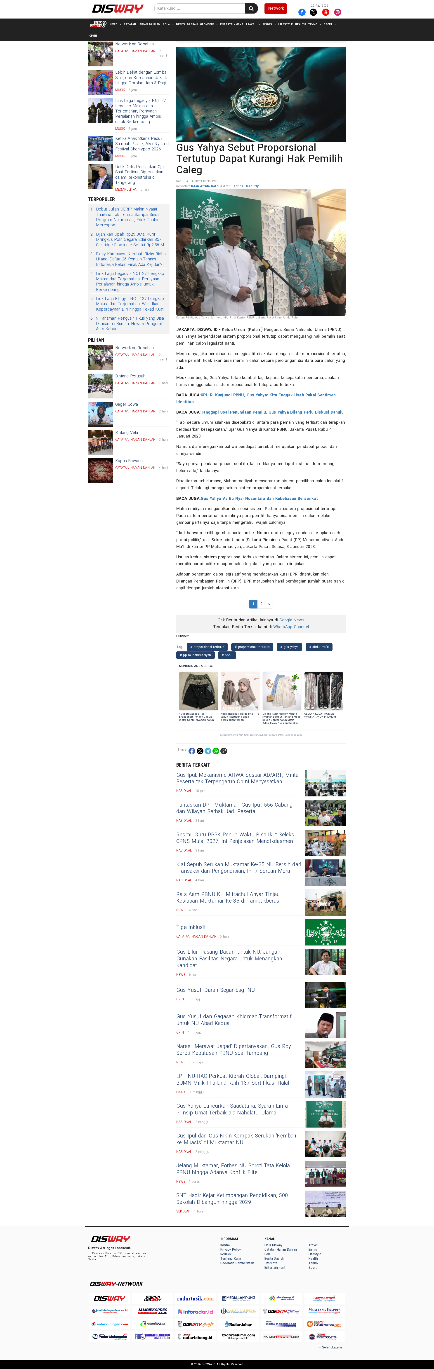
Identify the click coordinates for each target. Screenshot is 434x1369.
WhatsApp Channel (291, 627)
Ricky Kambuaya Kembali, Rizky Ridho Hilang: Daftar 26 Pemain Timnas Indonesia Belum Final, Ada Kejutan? (128, 259)
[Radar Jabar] (238, 1324)
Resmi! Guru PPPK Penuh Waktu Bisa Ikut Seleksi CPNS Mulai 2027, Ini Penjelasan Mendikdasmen (236, 838)
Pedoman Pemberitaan (237, 1263)
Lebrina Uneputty (245, 186)
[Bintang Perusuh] (100, 386)
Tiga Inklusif (191, 927)
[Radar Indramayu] (281, 1298)
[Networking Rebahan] (100, 54)
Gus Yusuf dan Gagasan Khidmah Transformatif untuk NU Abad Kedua (234, 1020)
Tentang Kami (230, 1258)
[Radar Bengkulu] (152, 1337)
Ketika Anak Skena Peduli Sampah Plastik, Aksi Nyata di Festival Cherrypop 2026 (142, 144)
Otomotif (207, 24)
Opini (93, 35)
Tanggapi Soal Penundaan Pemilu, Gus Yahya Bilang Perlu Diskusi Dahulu (272, 412)
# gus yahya (289, 647)
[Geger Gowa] (100, 414)
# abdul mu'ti (319, 647)
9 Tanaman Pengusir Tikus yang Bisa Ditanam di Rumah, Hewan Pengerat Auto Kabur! (127, 324)
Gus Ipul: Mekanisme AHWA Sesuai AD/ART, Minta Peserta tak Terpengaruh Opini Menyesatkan (237, 778)
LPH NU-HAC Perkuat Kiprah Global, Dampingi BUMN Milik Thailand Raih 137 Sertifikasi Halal (232, 1079)
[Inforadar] (195, 1311)
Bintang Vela (126, 433)
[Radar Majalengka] (152, 1324)
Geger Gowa (126, 404)
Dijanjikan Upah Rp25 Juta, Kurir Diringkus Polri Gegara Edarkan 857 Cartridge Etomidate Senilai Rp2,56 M (127, 240)
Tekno (312, 24)
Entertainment (231, 24)
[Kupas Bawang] (100, 470)
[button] (261, 94)
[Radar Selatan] (324, 1337)
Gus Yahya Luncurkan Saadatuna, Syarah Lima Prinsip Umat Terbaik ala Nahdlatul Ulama (232, 1109)
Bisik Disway (273, 1245)
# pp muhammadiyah (195, 655)
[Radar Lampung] (238, 1311)
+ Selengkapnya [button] (330, 1347)
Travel (251, 24)
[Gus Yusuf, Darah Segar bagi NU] (325, 995)
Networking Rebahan (134, 348)
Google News (291, 620)
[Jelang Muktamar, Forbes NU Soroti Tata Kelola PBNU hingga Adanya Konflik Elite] (325, 1174)
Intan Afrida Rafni (205, 186)
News (114, 24)
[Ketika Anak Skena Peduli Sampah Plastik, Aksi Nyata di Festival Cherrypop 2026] (100, 148)
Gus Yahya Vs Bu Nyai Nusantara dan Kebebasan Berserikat (259, 499)
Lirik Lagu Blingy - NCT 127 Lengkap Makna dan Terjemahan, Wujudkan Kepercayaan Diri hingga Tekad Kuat (127, 304)
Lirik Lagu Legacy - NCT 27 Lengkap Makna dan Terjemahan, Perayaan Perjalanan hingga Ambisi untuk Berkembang (140, 111)
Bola (166, 24)
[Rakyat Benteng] (281, 1337)
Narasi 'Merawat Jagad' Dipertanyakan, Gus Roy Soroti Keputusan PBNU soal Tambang (233, 1050)
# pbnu (227, 655)
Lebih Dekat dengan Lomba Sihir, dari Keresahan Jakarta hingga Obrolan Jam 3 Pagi (141, 77)
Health (300, 24)
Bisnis (267, 24)
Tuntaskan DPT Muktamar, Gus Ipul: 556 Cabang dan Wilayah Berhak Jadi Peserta (234, 808)
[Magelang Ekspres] (324, 1311)
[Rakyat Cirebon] (324, 1298)
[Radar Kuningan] (109, 1324)
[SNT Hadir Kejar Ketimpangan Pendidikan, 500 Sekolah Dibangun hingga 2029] (325, 1204)
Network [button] (276, 8)
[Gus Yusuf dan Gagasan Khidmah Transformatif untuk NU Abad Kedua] (325, 1025)
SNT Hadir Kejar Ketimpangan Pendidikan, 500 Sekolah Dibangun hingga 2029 (232, 1199)
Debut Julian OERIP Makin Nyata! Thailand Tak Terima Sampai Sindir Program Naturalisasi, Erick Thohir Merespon (125, 217)
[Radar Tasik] (195, 1298)
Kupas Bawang (129, 461)
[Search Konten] (251, 8)
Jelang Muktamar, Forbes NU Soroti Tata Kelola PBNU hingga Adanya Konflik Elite (233, 1169)
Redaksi (225, 1254)
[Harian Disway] (152, 1298)
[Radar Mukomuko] (109, 1337)
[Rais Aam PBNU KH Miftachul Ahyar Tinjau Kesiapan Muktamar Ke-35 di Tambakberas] (325, 902)
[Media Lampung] (238, 1298)
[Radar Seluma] (238, 1337)
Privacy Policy (230, 1249)
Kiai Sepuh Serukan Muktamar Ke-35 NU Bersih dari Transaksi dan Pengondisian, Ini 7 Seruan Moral (238, 868)
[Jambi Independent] (109, 1311)
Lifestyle (285, 24)
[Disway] (109, 1298)
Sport (328, 24)
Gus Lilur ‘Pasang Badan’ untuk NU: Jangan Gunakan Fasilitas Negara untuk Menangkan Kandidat (229, 958)
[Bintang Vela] (100, 442)
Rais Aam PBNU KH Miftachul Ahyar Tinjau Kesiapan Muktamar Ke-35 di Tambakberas (228, 898)
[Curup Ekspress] (324, 1324)
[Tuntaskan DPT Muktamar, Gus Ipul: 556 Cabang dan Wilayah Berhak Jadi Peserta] (325, 813)
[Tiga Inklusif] (325, 932)
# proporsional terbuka (207, 647)
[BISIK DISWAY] (98, 24)
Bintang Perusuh (130, 376)
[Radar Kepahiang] (281, 1324)
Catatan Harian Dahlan (142, 24)
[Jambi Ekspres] (152, 1311)
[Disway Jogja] (195, 1324)
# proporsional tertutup (252, 647)
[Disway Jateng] (281, 1311)
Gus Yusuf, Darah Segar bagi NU (215, 990)
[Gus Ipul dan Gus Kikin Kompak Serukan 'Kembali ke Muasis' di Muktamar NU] (325, 1144)
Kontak (225, 1245)
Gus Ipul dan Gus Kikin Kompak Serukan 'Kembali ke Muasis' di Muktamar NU (236, 1139)
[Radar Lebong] (195, 1337)
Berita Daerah (187, 24)
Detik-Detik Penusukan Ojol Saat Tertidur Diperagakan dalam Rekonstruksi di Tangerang (140, 175)
